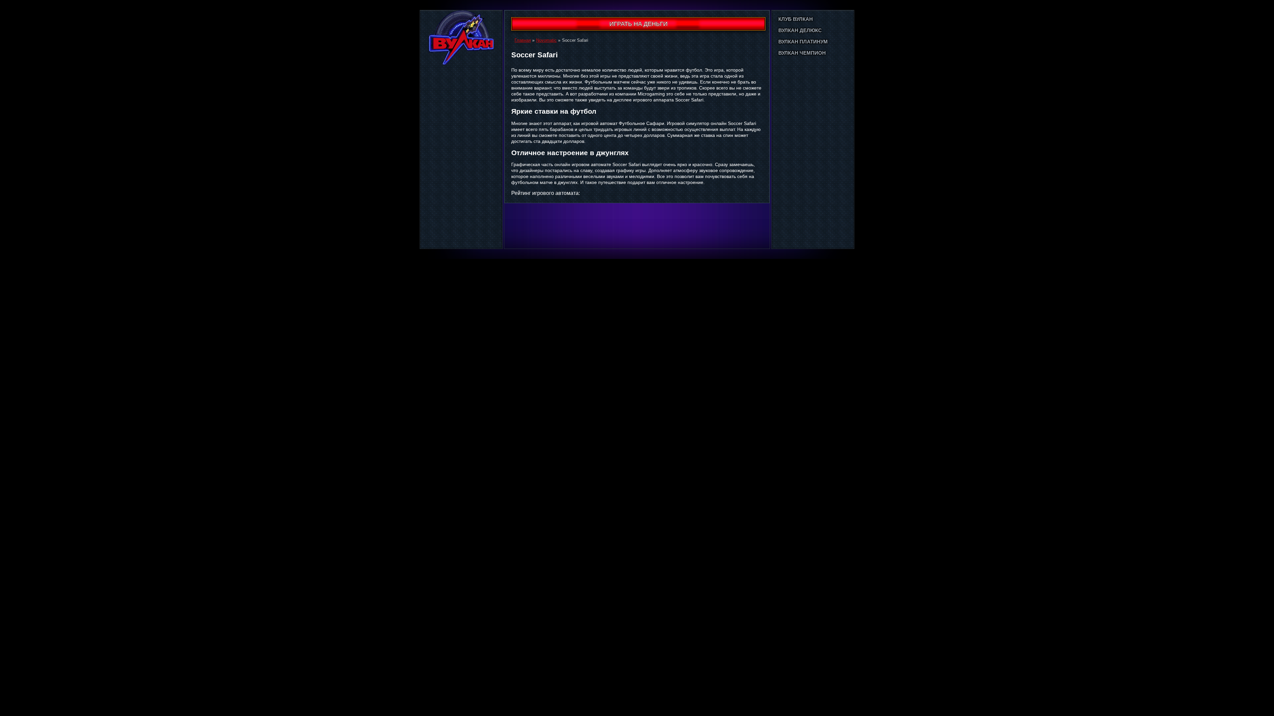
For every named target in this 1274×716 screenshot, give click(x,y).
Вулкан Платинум (803, 41)
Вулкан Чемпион (802, 53)
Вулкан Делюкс (800, 30)
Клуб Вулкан (795, 19)
